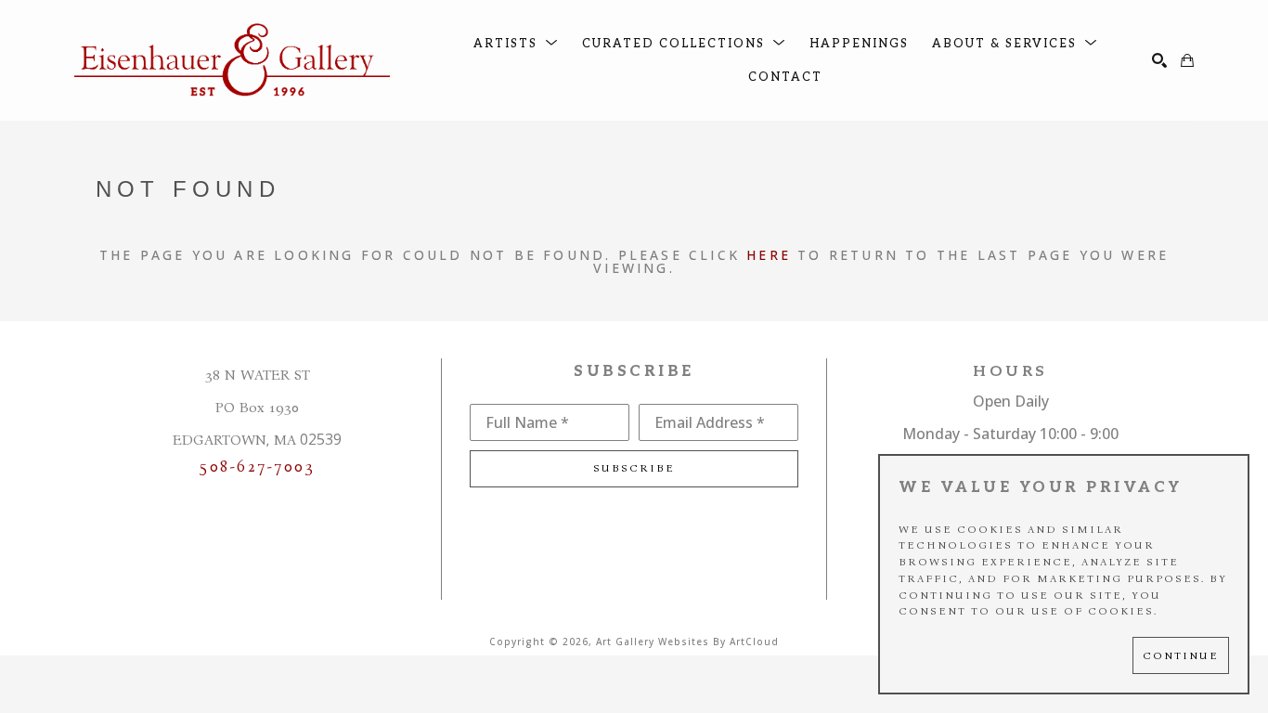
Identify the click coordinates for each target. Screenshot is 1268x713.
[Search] (1159, 60)
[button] (516, 44)
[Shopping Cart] (1187, 60)
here (768, 255)
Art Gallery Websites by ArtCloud (687, 641)
